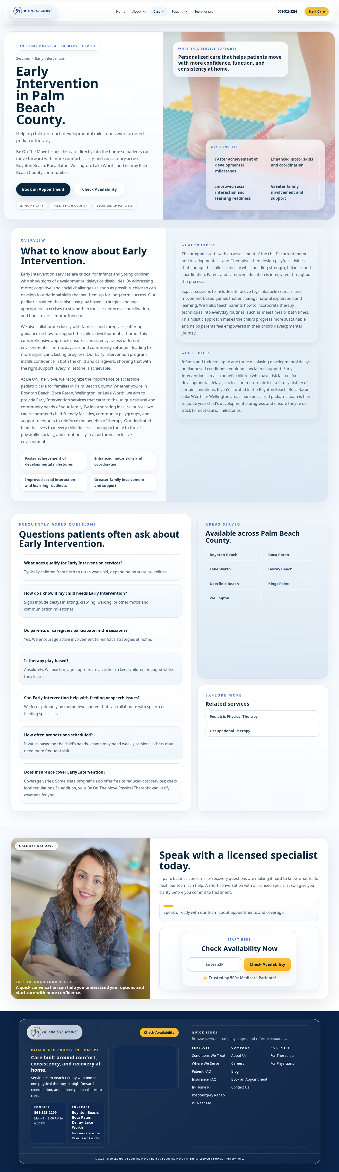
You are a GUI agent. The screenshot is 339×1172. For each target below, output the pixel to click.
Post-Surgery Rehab (208, 1095)
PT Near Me (201, 1103)
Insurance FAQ (204, 1079)
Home (120, 11)
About (136, 11)
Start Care (316, 11)
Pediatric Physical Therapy (234, 716)
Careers (237, 1063)
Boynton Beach (223, 554)
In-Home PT (201, 1087)
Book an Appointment (43, 189)
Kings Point (278, 583)
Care (156, 11)
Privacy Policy (235, 1158)
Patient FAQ (201, 1071)
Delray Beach (280, 568)
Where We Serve (205, 1063)
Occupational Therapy (230, 730)
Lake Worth (220, 568)
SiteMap (218, 1158)
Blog (235, 1071)
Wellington (219, 597)
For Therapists (282, 1055)
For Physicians (282, 1063)
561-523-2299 (287, 11)
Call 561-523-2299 (36, 846)
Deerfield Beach (224, 583)
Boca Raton (278, 554)
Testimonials (204, 11)
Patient (177, 11)
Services (23, 58)
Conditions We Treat (208, 1055)
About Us (238, 1055)
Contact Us (240, 1087)
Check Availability (99, 189)
